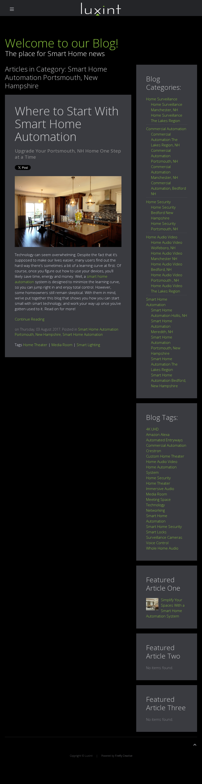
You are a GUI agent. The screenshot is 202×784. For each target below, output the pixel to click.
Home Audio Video (161, 461)
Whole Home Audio (162, 548)
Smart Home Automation (83, 334)
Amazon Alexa (157, 434)
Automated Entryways (164, 439)
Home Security (158, 477)
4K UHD (152, 429)
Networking (155, 510)
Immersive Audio (160, 488)
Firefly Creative (123, 755)
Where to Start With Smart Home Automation (67, 123)
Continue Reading (29, 319)
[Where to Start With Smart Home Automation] (68, 211)
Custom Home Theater (165, 456)
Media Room (61, 344)
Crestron (153, 450)
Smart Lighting (88, 344)
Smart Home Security (164, 526)
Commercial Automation (166, 445)
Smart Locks (156, 531)
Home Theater (35, 344)
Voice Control (157, 542)
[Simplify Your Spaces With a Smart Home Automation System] (152, 603)
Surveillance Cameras (164, 537)
